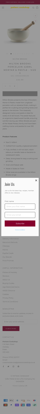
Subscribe (20, 223)
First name (9, 201)
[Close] (36, 180)
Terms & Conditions (20, 230)
